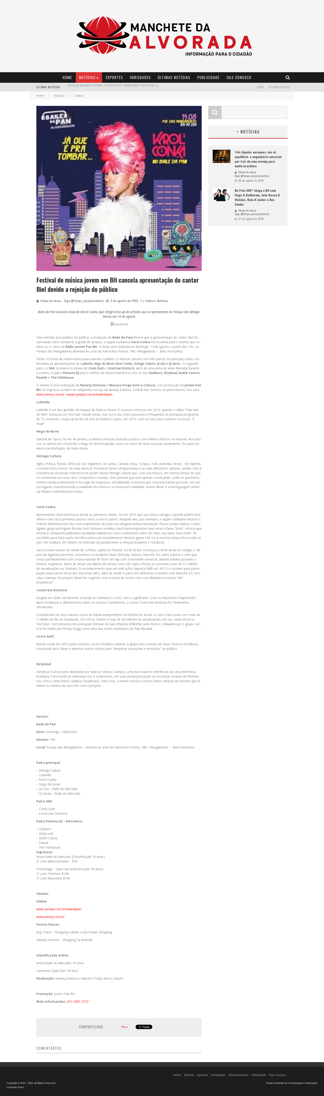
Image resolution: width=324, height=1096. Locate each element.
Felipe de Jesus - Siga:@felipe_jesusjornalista (72, 300)
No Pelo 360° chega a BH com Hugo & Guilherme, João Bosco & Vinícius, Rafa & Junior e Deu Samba (257, 197)
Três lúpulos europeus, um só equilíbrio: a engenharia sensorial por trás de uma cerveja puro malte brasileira (258, 159)
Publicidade (208, 77)
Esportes (114, 77)
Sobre (260, 87)
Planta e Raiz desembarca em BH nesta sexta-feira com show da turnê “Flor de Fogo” (122, 87)
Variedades (140, 77)
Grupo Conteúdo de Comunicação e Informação (291, 1083)
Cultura (150, 300)
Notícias (87, 77)
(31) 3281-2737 (77, 1001)
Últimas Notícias (174, 77)
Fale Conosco (239, 77)
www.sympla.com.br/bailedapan (89, 394)
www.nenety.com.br (50, 394)
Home (67, 77)
